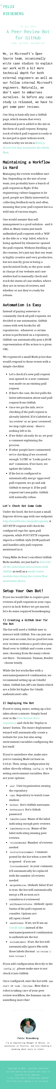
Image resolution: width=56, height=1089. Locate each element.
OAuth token (17, 927)
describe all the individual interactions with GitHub (27, 566)
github (24, 43)
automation (38, 43)
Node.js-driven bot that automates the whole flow (26, 147)
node (14, 43)
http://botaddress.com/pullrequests (25, 521)
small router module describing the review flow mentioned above (25, 576)
